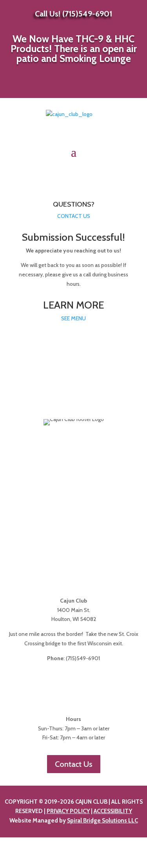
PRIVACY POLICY (68, 811)
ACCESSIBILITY (113, 811)
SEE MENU (73, 318)
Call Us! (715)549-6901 (73, 13)
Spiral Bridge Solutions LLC (102, 820)
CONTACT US (73, 216)
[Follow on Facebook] (64, 87)
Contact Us (74, 764)
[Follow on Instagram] (83, 87)
